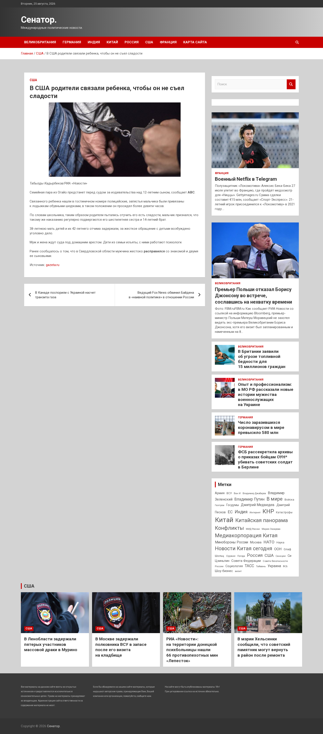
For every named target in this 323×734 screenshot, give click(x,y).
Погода (241, 556)
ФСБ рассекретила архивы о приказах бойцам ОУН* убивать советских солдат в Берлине (265, 459)
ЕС (230, 512)
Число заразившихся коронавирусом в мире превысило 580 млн (261, 427)
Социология (234, 566)
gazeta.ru (52, 265)
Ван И (237, 493)
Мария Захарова (271, 529)
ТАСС (249, 566)
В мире (275, 499)
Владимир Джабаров (254, 493)
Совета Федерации (246, 561)
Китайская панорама (261, 520)
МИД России (253, 529)
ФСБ (285, 566)
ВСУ (229, 493)
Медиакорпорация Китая (246, 535)
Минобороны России (231, 542)
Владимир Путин (249, 499)
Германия (72, 42)
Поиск (291, 84)
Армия (220, 493)
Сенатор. (39, 20)
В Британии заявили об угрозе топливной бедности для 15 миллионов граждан (261, 359)
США (149, 42)
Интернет (255, 512)
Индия (94, 42)
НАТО (268, 542)
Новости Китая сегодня (243, 549)
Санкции (281, 556)
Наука (280, 542)
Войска (289, 499)
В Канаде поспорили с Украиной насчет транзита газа (65, 295)
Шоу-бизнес (224, 571)
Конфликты (229, 528)
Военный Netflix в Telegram (246, 179)
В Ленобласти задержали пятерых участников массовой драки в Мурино (50, 644)
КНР (268, 511)
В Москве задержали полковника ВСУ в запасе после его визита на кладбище (121, 647)
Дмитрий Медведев (257, 505)
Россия (132, 42)
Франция (168, 42)
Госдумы (232, 505)
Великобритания (40, 42)
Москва (255, 542)
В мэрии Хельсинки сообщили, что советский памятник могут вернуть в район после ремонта (264, 647)
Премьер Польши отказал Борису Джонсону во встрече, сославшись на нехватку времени (253, 296)
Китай (112, 42)
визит (238, 571)
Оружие (230, 555)
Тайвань (261, 566)
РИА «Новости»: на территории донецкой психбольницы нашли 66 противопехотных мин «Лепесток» (192, 649)
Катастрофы (284, 512)
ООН (278, 549)
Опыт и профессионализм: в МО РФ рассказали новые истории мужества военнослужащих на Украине (265, 394)
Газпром (219, 505)
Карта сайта (195, 42)
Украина (274, 566)
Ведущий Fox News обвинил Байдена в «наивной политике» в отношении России (161, 295)
